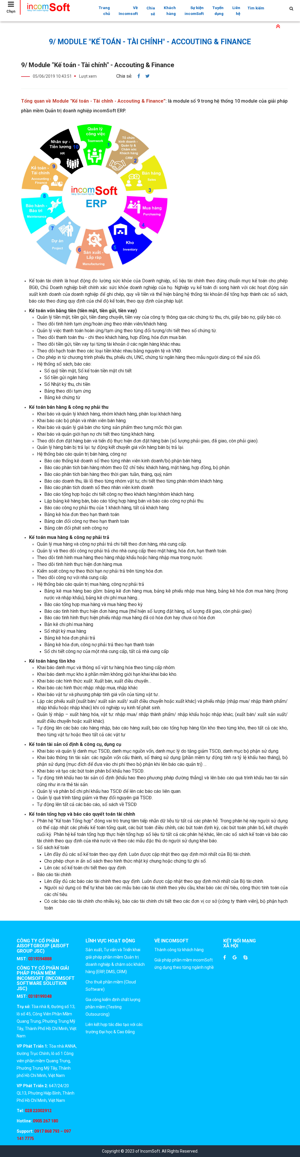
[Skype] (245, 957)
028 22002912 (38, 1110)
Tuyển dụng (218, 11)
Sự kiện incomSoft (194, 11)
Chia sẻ (150, 11)
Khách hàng (170, 11)
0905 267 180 (45, 1121)
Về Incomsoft (128, 11)
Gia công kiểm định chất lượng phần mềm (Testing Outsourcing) (113, 1007)
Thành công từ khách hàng (179, 949)
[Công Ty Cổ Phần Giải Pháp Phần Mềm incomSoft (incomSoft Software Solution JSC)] (54, 7)
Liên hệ (236, 11)
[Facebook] (224, 957)
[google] (235, 957)
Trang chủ (104, 11)
